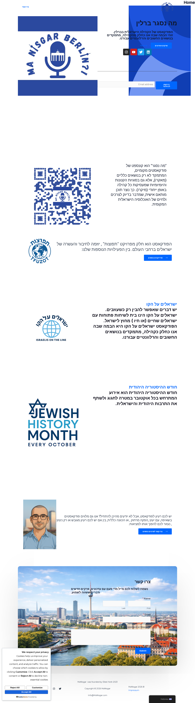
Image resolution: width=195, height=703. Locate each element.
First (149, 608)
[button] (25, 7)
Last (123, 608)
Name (146, 598)
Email (147, 614)
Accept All (26, 692)
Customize (37, 687)
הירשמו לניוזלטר (166, 85)
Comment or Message (138, 627)
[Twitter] (60, 688)
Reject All (15, 687)
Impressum (133, 690)
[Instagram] (54, 688)
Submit (142, 651)
